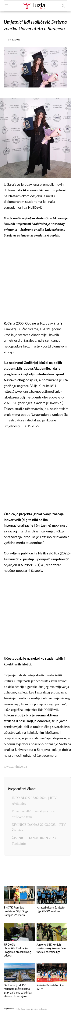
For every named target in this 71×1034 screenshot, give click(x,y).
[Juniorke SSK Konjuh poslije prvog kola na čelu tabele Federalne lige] (52, 932)
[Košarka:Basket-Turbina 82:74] (52, 972)
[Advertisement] (35, 278)
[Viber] (45, 41)
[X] (37, 41)
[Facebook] (28, 41)
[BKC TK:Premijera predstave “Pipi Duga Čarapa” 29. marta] (19, 895)
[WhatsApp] (54, 41)
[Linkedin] (42, 869)
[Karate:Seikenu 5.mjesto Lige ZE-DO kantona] (52, 895)
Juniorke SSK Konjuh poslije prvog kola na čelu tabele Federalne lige (51, 948)
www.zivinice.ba (15, 766)
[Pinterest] (51, 869)
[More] (63, 41)
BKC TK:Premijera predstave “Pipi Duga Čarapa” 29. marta (16, 911)
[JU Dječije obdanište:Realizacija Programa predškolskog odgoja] (19, 932)
